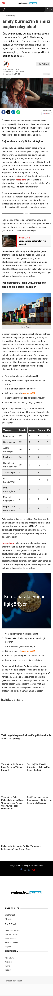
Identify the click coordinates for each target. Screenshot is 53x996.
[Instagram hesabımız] (25, 992)
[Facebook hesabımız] (9, 992)
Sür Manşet (9, 21)
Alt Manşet (9, 27)
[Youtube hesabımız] (34, 992)
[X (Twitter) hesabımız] (17, 992)
